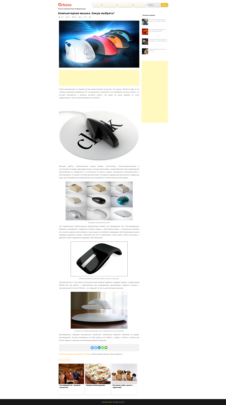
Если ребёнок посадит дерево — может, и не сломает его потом (157, 20)
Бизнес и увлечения (109, 5)
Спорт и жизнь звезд (125, 5)
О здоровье (97, 5)
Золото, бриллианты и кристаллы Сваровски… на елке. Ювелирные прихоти (158, 41)
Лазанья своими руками (95, 385)
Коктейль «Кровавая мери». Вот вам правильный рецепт (157, 30)
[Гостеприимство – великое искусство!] (71, 374)
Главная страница (66, 354)
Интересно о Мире (140, 5)
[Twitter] (95, 347)
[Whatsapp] (102, 347)
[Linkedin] (99, 347)
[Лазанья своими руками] (98, 374)
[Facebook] (92, 347)
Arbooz (110, 402)
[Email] (106, 347)
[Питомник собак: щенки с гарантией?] (124, 374)
